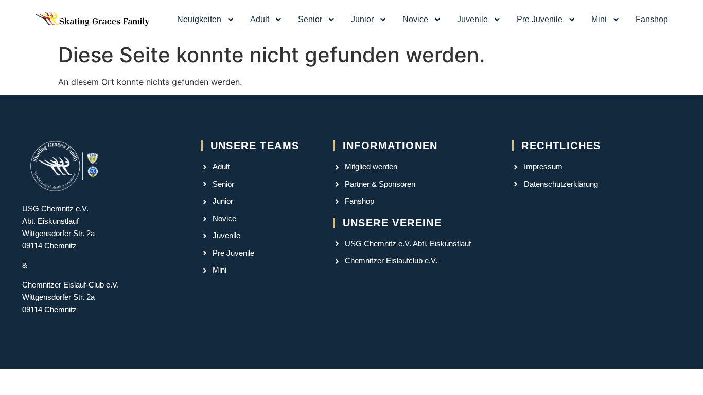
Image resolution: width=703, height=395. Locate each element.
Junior (362, 19)
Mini (599, 19)
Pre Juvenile (540, 19)
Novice (415, 19)
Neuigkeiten (199, 19)
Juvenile (472, 19)
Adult (259, 19)
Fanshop (652, 19)
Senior (310, 19)
